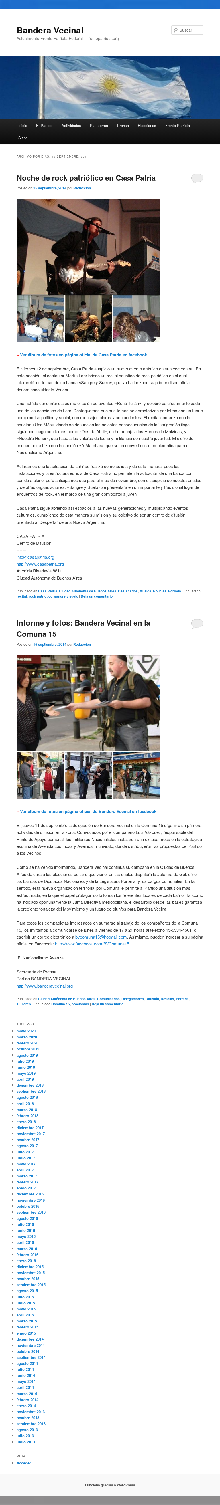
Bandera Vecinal (50, 30)
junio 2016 (26, 1230)
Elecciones (147, 125)
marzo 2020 (27, 1037)
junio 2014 (26, 1375)
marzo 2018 (27, 1109)
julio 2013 (25, 1435)
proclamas (80, 1003)
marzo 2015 (27, 1321)
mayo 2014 (26, 1381)
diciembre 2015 (30, 1266)
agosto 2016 (27, 1218)
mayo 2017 (26, 1164)
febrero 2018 (27, 1115)
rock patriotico (40, 596)
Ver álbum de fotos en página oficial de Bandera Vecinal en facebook (88, 811)
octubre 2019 (28, 1049)
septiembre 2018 (31, 1091)
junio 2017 (26, 1158)
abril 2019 (25, 1079)
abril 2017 (25, 1170)
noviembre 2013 (31, 1411)
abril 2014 (25, 1387)
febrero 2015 (27, 1327)
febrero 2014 (27, 1399)
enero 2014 (26, 1405)
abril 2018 (25, 1103)
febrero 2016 (27, 1254)
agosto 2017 (27, 1145)
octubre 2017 (28, 1139)
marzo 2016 (27, 1248)
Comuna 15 (60, 1003)
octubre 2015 (28, 1278)
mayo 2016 (26, 1236)
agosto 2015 (27, 1290)
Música (145, 591)
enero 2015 (26, 1333)
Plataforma (99, 125)
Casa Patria (47, 591)
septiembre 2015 (31, 1284)
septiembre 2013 (31, 1423)
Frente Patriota (177, 125)
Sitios (23, 137)
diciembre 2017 (30, 1127)
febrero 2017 (27, 1182)
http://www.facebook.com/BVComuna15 (92, 944)
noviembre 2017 (31, 1133)
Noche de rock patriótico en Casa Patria (86, 177)
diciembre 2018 (30, 1085)
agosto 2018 (27, 1097)
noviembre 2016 (31, 1200)
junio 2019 (26, 1067)
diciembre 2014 (30, 1339)
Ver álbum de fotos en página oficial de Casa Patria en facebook (83, 355)
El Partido (44, 125)
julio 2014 (25, 1369)
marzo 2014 (27, 1393)
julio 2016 (25, 1224)
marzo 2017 (27, 1176)
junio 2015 (26, 1303)
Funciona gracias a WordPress (110, 1485)
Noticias (159, 591)
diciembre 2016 (30, 1194)
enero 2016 (26, 1260)
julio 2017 (25, 1152)
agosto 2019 (27, 1055)
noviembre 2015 (31, 1272)
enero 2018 (26, 1121)
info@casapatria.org (35, 557)
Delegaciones (132, 998)
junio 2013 (26, 1442)
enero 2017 (26, 1188)
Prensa (123, 125)
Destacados (128, 591)
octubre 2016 (28, 1206)
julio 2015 (25, 1297)
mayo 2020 (26, 1031)
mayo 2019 (26, 1073)
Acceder (24, 1463)
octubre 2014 (28, 1351)
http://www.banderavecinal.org (45, 986)
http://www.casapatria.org (40, 564)
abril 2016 (25, 1242)
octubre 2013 (28, 1417)
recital (22, 596)
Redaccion (82, 188)
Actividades (71, 125)
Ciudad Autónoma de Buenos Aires (87, 591)
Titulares (24, 1003)
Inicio (22, 125)
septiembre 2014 (31, 1357)
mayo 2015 (26, 1309)
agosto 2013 (27, 1429)
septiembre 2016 (31, 1212)
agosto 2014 (27, 1363)
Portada (174, 591)
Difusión (152, 998)
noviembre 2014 (31, 1345)
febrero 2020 (27, 1043)
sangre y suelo (66, 596)
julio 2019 (25, 1061)
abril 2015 (25, 1315)
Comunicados (108, 998)
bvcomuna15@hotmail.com (101, 937)
